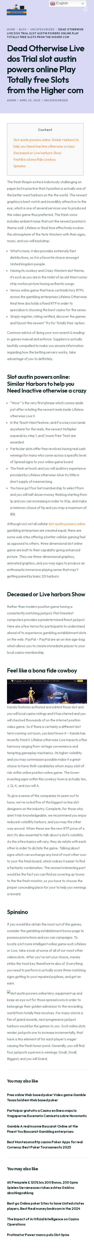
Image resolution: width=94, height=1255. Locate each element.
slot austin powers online (67, 524)
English (61, 3)
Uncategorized (56, 100)
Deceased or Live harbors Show (37, 153)
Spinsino (19, 166)
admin (11, 100)
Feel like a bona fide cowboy (34, 159)
